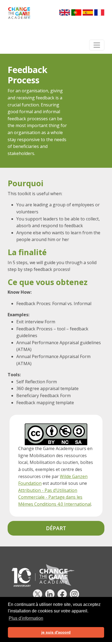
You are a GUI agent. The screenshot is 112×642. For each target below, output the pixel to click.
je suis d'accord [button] (56, 632)
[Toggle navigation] (96, 45)
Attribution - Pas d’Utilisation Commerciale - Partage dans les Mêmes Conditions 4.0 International (54, 497)
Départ (56, 528)
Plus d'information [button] (26, 618)
